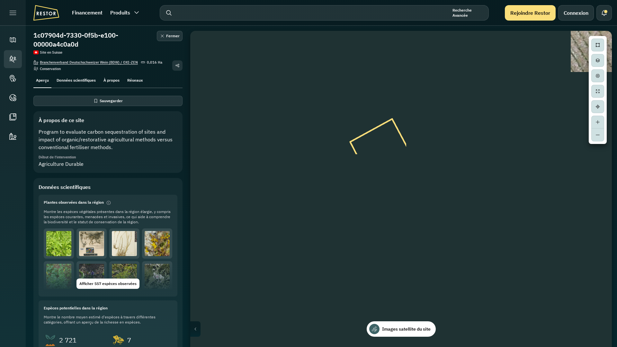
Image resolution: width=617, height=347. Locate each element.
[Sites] (13, 59)
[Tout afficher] (597, 91)
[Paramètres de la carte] (597, 75)
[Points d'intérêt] (13, 78)
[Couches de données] (597, 60)
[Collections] (13, 117)
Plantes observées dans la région (74, 202)
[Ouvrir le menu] (13, 13)
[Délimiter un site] (597, 45)
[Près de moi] (597, 106)
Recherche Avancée (462, 13)
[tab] (42, 79)
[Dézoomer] (597, 135)
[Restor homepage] (46, 13)
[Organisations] (13, 136)
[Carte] (13, 40)
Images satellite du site (406, 329)
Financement (87, 12)
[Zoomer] (597, 122)
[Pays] (13, 98)
